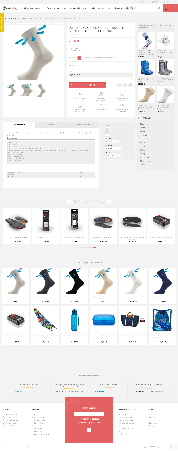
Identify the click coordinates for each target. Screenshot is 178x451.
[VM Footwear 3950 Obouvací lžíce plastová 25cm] (103, 226)
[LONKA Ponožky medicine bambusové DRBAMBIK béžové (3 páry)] (103, 286)
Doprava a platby (37, 431)
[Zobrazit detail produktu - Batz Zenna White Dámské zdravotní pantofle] (167, 35)
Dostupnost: (72, 58)
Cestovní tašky (144, 139)
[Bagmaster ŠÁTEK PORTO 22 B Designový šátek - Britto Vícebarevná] (45, 325)
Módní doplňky (145, 157)
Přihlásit (157, 2)
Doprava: (71, 65)
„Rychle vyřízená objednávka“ (109, 384)
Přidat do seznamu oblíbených (149, 44)
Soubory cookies (37, 423)
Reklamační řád (37, 429)
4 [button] (94, 247)
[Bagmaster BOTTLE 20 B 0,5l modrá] (74, 325)
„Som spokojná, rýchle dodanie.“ (28, 384)
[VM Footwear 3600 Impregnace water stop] (17, 226)
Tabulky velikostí (124, 434)
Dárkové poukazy (145, 161)
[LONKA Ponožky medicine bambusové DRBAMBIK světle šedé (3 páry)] (15, 286)
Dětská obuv (144, 124)
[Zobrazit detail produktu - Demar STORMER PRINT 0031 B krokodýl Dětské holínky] (145, 62)
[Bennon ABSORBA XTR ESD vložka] (46, 226)
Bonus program (79, 108)
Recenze (51, 125)
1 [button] (83, 247)
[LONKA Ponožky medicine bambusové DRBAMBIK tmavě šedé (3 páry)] (45, 286)
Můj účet (150, 414)
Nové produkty (123, 414)
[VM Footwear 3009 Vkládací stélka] (132, 226)
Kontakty (34, 414)
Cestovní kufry (144, 135)
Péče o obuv (123, 426)
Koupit (144, 44)
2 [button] (87, 247)
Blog (120, 431)
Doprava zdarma (122, 96)
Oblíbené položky (153, 426)
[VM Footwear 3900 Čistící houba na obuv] (15, 325)
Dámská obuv (144, 128)
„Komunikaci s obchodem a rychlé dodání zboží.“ (149, 385)
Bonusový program (125, 417)
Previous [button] (69, 202)
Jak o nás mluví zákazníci (89, 376)
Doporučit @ (130, 85)
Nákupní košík (152, 423)
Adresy (150, 420)
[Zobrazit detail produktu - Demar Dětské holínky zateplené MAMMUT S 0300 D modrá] (159, 62)
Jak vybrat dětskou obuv (127, 423)
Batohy (142, 142)
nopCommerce (13, 447)
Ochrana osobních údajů (40, 426)
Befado (142, 165)
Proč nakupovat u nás (126, 429)
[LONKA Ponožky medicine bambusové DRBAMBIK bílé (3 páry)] (133, 286)
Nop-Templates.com (32, 447)
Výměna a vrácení (79, 96)
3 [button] (90, 247)
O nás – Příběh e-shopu (39, 417)
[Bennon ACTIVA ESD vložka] (74, 226)
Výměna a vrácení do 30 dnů (41, 434)
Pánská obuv (144, 131)
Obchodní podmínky (38, 420)
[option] (17, 226)
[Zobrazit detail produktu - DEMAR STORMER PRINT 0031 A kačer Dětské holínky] (140, 62)
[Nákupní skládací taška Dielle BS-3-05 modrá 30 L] (133, 325)
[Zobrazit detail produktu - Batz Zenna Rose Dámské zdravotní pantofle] (162, 35)
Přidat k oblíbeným (125, 85)
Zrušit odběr (95, 423)
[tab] (19, 125)
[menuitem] (46, 414)
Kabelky (142, 154)
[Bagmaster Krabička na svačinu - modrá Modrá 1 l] (103, 325)
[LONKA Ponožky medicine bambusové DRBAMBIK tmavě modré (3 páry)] (162, 286)
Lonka (76, 48)
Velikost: (72, 71)
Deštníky (142, 150)
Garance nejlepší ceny (119, 85)
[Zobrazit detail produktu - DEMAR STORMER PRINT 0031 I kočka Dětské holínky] (149, 62)
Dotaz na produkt (83, 125)
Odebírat (83, 423)
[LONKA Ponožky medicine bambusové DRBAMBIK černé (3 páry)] (74, 286)
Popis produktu (19, 125)
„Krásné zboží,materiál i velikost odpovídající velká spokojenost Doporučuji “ (69, 385)
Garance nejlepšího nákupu (101, 96)
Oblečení (142, 146)
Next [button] (109, 202)
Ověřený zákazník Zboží (76, 391)
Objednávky (151, 417)
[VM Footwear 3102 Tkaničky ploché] (161, 226)
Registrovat (145, 2)
